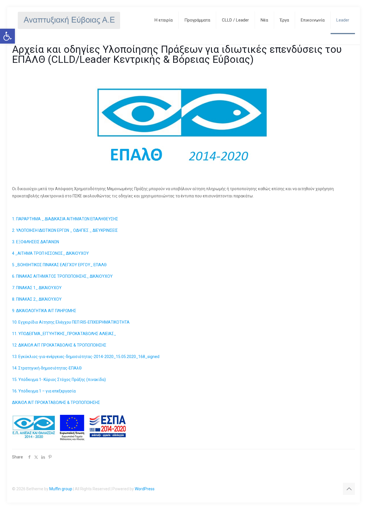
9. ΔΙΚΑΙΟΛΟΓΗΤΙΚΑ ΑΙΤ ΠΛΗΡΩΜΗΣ (44, 310)
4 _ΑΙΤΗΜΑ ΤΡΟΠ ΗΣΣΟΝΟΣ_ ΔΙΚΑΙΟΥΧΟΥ (50, 253)
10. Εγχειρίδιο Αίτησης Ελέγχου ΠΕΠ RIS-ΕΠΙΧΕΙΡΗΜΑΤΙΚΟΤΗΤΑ (71, 322)
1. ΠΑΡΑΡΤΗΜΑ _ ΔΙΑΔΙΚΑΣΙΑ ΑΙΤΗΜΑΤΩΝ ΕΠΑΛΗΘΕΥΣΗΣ (65, 219)
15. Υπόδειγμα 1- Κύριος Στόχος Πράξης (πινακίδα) (59, 379)
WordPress (145, 489)
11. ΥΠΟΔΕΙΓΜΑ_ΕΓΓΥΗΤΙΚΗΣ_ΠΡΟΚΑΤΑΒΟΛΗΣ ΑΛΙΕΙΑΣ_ (64, 333)
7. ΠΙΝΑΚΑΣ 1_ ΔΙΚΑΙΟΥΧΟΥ (37, 287)
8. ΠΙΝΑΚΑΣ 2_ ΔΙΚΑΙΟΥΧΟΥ (37, 299)
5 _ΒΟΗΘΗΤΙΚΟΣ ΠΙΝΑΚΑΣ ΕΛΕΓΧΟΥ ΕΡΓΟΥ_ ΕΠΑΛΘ (59, 264)
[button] (7, 36)
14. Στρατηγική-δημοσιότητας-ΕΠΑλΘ (47, 368)
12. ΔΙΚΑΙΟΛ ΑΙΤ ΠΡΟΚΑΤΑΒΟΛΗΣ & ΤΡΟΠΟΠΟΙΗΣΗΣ (59, 345)
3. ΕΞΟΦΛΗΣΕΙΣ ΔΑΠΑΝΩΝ (35, 242)
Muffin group (60, 489)
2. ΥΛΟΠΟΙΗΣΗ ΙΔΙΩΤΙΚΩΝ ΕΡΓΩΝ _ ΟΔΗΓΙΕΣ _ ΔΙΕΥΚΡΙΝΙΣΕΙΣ (65, 230)
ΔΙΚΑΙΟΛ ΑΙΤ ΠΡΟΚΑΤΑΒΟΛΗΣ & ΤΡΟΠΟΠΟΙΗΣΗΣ (56, 402)
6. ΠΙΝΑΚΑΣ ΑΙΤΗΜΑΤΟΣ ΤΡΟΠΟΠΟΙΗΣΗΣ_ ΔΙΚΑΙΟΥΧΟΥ (62, 276)
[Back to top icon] (349, 489)
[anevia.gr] (69, 20)
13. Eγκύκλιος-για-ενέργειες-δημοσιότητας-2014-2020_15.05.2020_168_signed (85, 356)
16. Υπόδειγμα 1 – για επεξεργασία (44, 391)
